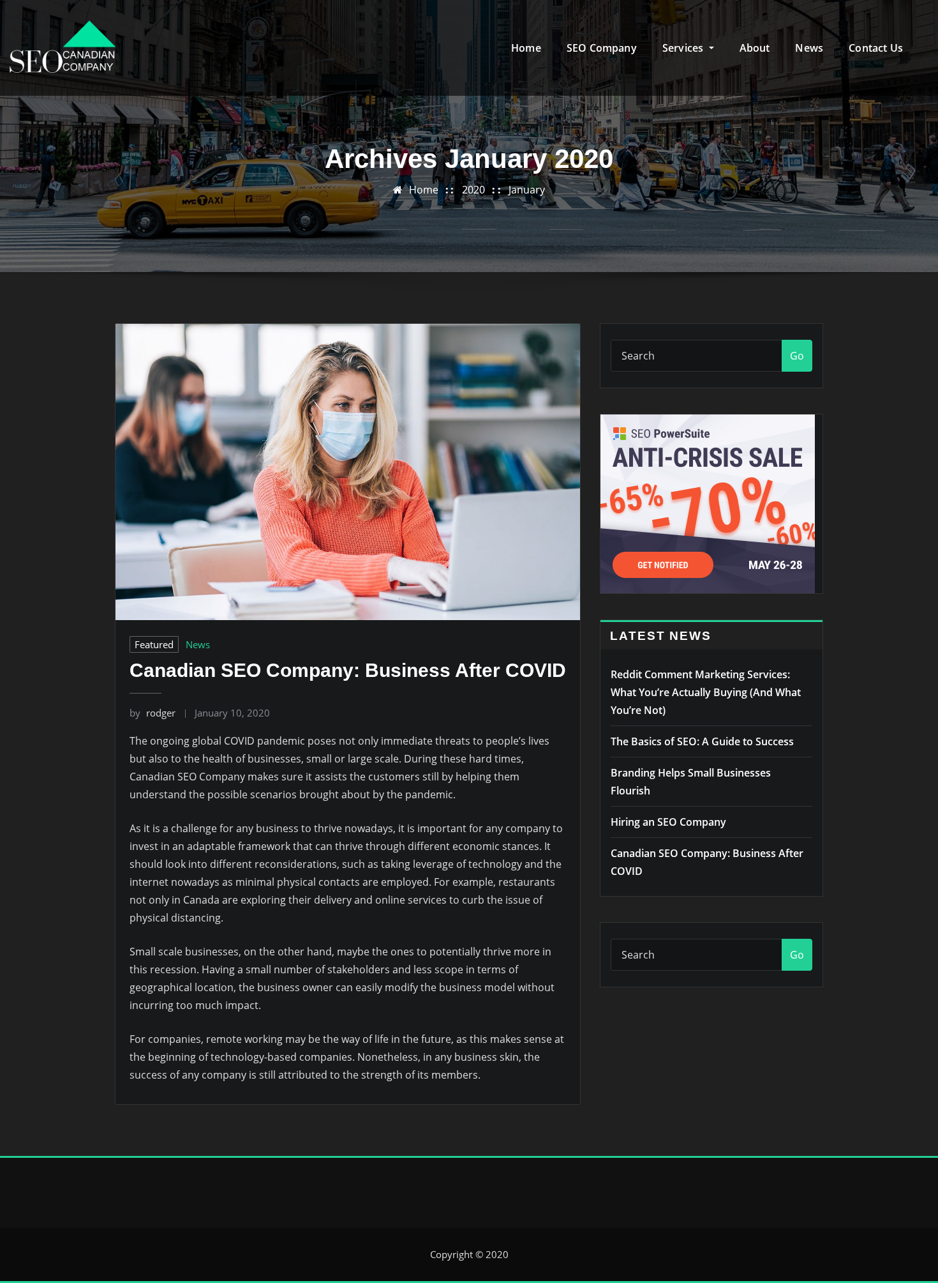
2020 (473, 190)
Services (684, 48)
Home (526, 48)
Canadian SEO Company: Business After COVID (348, 670)
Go (797, 356)
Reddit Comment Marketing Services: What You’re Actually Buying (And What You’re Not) (706, 692)
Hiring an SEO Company (668, 822)
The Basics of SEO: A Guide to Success (702, 741)
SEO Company (602, 48)
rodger (152, 712)
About (755, 48)
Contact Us (876, 48)
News (809, 48)
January (527, 190)
